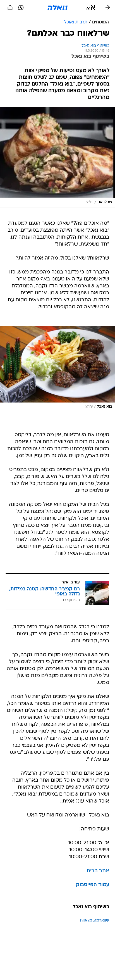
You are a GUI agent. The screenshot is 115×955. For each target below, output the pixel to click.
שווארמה (101, 920)
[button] (91, 7)
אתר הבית (98, 871)
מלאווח (86, 920)
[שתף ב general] (10, 7)
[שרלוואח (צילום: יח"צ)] (57, 157)
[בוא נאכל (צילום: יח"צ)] (57, 369)
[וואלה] (57, 7)
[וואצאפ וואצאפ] (21, 7)
